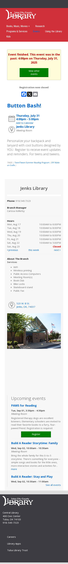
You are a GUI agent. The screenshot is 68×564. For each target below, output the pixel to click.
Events (36, 31)
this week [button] (33, 249)
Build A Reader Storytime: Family (34, 443)
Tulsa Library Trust (17, 550)
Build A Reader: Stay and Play (32, 476)
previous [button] (13, 249)
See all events (53, 484)
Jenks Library (25, 126)
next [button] (57, 249)
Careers (11, 536)
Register (36, 434)
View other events (34, 72)
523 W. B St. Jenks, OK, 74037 (25, 305)
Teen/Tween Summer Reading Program (31, 162)
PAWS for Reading (24, 405)
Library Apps (14, 543)
